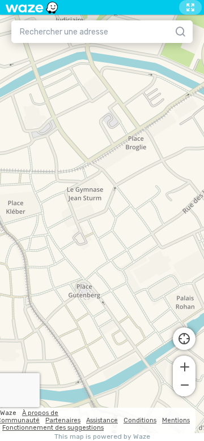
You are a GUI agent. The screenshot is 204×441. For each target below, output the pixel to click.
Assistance (102, 420)
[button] (184, 366)
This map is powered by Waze (102, 436)
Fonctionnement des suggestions (53, 427)
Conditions (140, 420)
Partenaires (62, 420)
